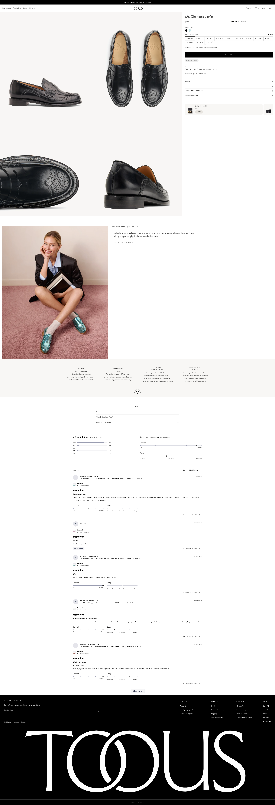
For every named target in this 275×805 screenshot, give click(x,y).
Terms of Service (242, 713)
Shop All (266, 706)
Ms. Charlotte (117, 242)
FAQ (213, 706)
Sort (184, 470)
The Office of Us (140, 802)
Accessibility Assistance (244, 717)
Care (97, 412)
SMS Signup (7, 722)
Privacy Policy (241, 710)
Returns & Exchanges (103, 422)
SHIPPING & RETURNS (191, 96)
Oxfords (265, 710)
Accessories (267, 721)
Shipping (214, 713)
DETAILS (187, 81)
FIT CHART (270, 34)
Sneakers (266, 717)
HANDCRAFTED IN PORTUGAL (194, 91)
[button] (239, 21)
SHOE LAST (188, 86)
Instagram (16, 722)
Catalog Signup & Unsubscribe (190, 710)
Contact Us (240, 706)
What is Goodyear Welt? (104, 417)
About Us (183, 706)
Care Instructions (217, 717)
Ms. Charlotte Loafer (83, 485)
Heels (265, 713)
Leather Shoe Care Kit (201, 106)
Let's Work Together (186, 713)
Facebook (23, 722)
